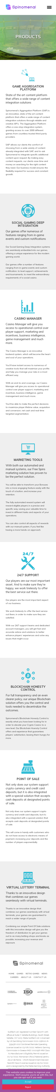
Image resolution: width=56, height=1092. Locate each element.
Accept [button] (28, 1081)
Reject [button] (28, 1087)
